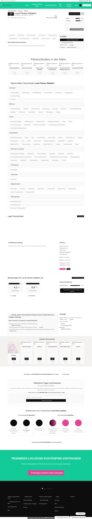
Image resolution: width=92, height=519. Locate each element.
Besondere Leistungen (17, 149)
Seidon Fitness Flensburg (39, 68)
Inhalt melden (65, 374)
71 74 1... (66, 44)
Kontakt (68, 268)
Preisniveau (14, 174)
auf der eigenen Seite (65, 430)
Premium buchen (28, 496)
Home (27, 5)
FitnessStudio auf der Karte (67, 42)
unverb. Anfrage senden (74, 13)
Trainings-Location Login (83, 0)
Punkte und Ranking (27, 500)
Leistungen (12, 88)
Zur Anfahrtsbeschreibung (66, 325)
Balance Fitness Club (27, 68)
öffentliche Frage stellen (46, 400)
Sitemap (56, 510)
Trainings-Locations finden (37, 5)
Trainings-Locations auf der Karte (13, 497)
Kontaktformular (13, 330)
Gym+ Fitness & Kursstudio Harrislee (52, 68)
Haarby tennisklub (26, 346)
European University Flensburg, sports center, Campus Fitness (65, 69)
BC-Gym (78, 346)
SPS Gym (14, 355)
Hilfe (90, 0)
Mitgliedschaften (15, 184)
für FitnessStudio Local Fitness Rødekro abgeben (14, 431)
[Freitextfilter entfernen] (87, 5)
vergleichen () (78, 517)
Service (11, 116)
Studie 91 (39, 346)
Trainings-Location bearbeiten (45, 496)
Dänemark (65, 254)
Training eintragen (68, 5)
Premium (81, 58)
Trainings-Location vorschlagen (30, 503)
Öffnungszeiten (15, 196)
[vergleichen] (9, 21)
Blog (76, 5)
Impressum (57, 500)
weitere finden (26, 430)
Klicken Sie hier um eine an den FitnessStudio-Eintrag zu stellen (46, 392)
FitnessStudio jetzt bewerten (72, 290)
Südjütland (68, 252)
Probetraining (15, 165)
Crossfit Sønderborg (52, 346)
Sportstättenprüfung (50, 5)
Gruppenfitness (13, 132)
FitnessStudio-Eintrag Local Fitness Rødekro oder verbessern (53, 431)
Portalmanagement (43, 503)
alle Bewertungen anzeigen (77, 29)
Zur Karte (63, 323)
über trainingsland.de (12, 506)
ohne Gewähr (55, 374)
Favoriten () (63, 517)
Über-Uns (60, 5)
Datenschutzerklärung (59, 507)
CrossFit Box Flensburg (77, 68)
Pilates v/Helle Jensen (65, 346)
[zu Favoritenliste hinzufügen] (9, 19)
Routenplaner (81, 216)
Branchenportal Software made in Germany (36, 517)
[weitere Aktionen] (82, 13)
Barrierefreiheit (81, 513)
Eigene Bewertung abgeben (78, 277)
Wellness (11, 104)
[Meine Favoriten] (80, 5)
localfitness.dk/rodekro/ (71, 47)
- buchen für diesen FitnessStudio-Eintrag (78, 430)
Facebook (72, 496)
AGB (56, 503)
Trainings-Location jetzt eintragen (47, 473)
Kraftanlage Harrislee (14, 68)
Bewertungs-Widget (44, 500)
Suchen (90, 5)
